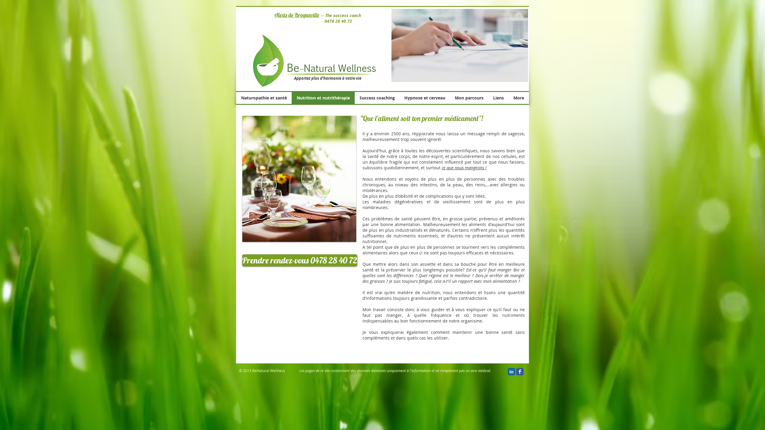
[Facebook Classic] (520, 371)
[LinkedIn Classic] (511, 371)
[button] (299, 260)
